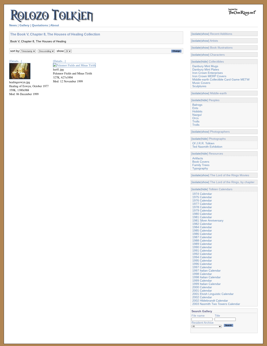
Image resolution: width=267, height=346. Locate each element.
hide (204, 61)
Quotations (40, 25)
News (13, 25)
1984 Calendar (202, 227)
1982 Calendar (202, 223)
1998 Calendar (202, 274)
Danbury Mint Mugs (205, 66)
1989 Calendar (202, 243)
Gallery (24, 25)
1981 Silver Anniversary (207, 220)
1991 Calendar (202, 250)
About (54, 25)
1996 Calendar (202, 263)
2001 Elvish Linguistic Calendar (213, 294)
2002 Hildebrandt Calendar (210, 300)
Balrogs (197, 104)
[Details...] (15, 61)
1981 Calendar (202, 217)
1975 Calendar (202, 197)
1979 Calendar (202, 210)
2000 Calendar (202, 287)
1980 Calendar (202, 213)
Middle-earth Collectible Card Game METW (220, 79)
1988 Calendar (202, 240)
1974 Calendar (202, 193)
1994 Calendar (202, 257)
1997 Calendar (202, 267)
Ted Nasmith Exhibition (207, 146)
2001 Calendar (202, 290)
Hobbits (197, 111)
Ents (195, 108)
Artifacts (197, 158)
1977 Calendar (202, 203)
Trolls (195, 121)
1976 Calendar (202, 200)
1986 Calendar (202, 233)
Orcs (195, 118)
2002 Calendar (202, 297)
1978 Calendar (202, 207)
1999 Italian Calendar (206, 284)
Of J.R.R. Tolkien (203, 143)
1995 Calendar (202, 260)
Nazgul (197, 114)
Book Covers (200, 161)
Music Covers (201, 82)
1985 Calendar (202, 230)
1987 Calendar (202, 237)
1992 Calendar (202, 253)
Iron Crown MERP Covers (209, 76)
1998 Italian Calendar (206, 277)
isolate (196, 33)
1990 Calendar (202, 247)
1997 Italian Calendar (206, 270)
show (205, 33)
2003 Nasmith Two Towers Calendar (216, 304)
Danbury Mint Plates (205, 69)
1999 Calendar (202, 280)
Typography (200, 168)
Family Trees (200, 165)
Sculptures (199, 86)
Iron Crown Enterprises (207, 72)
